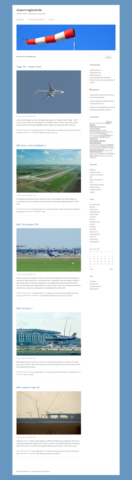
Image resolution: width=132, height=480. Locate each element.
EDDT (49, 132)
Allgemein (50, 293)
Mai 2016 (92, 219)
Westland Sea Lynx (95, 70)
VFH (91, 157)
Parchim (110, 146)
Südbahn (69, 295)
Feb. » (111, 269)
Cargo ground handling (97, 184)
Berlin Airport (95, 131)
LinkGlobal (92, 146)
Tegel (53, 132)
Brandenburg (102, 133)
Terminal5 (108, 156)
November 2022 (95, 204)
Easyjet (92, 137)
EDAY (97, 137)
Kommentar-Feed (95, 286)
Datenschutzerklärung (36, 20)
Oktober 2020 (94, 214)
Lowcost (98, 146)
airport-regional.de (29, 10)
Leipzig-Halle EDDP (95, 189)
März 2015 (93, 229)
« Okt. (91, 269)
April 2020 (93, 217)
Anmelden (93, 281)
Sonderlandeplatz (96, 152)
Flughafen (94, 138)
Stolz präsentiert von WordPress (40, 471)
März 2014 (93, 237)
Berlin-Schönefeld (94, 130)
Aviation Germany (52, 130)
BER (74, 209)
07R (41, 295)
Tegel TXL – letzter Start (28, 66)
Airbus (94, 123)
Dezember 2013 (94, 241)
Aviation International (65, 130)
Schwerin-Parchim (108, 148)
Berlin (92, 124)
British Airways (94, 135)
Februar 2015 (94, 232)
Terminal (102, 156)
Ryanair (92, 147)
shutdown (107, 150)
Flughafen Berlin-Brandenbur (98, 141)
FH (110, 137)
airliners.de (95, 89)
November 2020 (95, 212)
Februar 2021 (94, 209)
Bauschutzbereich (100, 123)
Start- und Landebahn (97, 153)
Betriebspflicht (93, 133)
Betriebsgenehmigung (107, 131)
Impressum (20, 20)
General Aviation (95, 187)
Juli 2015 (92, 224)
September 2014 (95, 234)
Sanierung (97, 148)
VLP (93, 157)
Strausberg (109, 153)
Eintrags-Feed (94, 284)
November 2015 (95, 222)
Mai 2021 (92, 207)
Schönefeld (97, 150)
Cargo (100, 135)
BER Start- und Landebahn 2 (31, 145)
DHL (111, 135)
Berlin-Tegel (43, 132)
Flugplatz (110, 144)
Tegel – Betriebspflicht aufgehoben (100, 77)
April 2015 (93, 227)
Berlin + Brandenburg (70, 372)
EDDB (102, 137)
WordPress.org (94, 289)
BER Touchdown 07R (27, 224)
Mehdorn (104, 146)
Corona (106, 134)
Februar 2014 (94, 239)
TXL (56, 132)
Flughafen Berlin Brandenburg (98, 144)
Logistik (92, 192)
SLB (111, 150)
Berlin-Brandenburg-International (56, 295)
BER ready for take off (27, 387)
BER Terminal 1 (24, 308)
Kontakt (51, 20)
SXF (91, 155)
